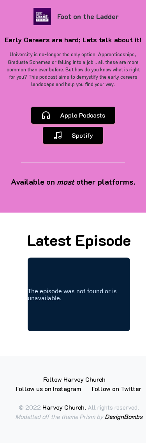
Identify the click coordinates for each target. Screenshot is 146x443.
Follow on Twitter (117, 388)
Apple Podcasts (82, 115)
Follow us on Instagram (48, 388)
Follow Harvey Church (74, 379)
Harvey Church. (65, 407)
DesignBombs (123, 416)
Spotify (82, 135)
